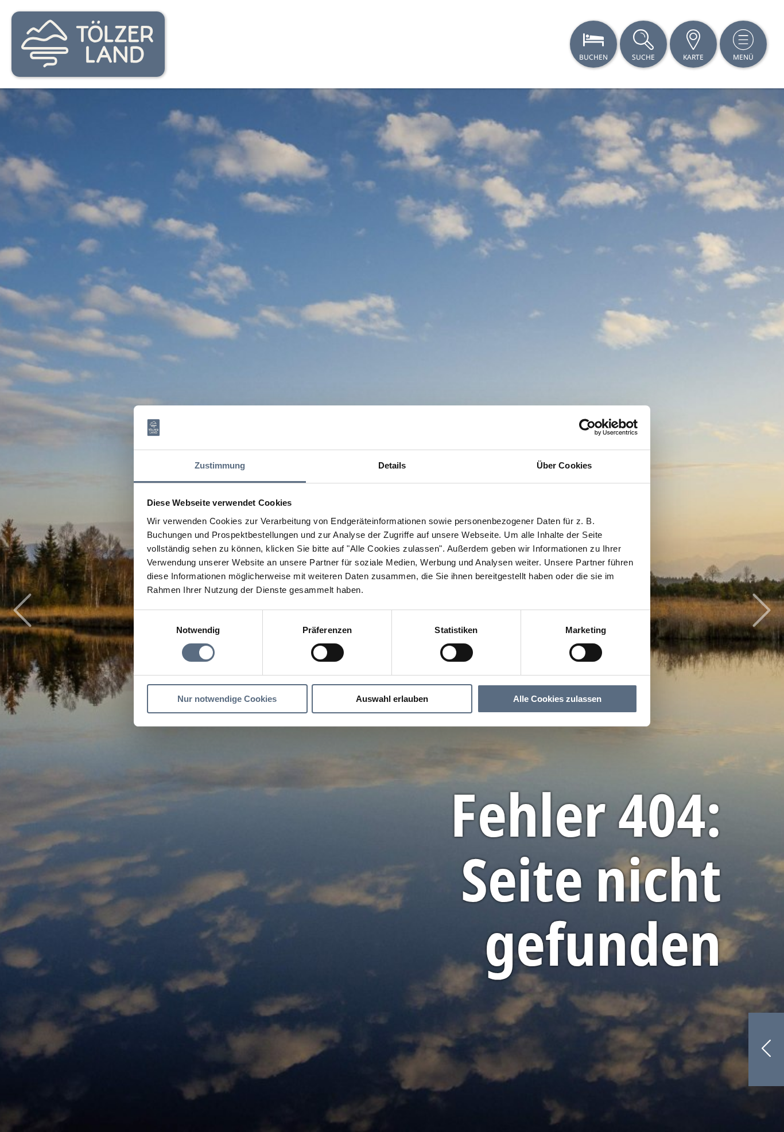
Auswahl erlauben (392, 699)
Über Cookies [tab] (564, 465)
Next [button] (761, 610)
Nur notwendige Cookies (227, 699)
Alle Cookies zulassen (557, 699)
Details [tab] (392, 465)
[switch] (327, 652)
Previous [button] (22, 610)
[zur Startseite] (88, 44)
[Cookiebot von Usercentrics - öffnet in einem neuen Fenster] (587, 427)
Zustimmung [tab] (220, 465)
